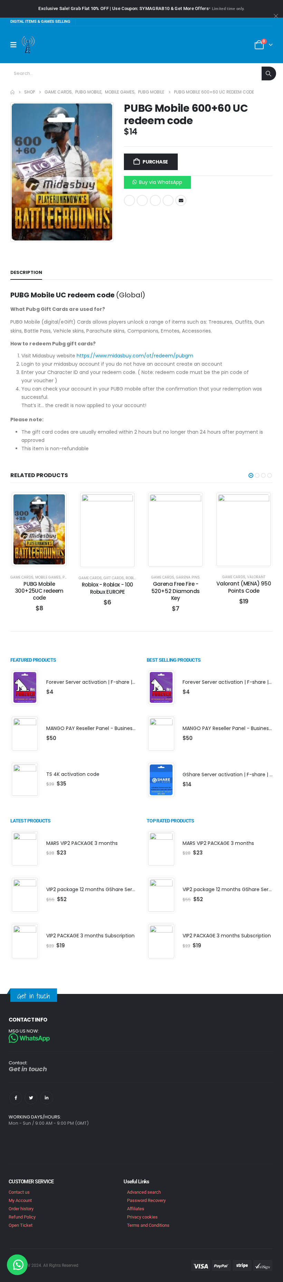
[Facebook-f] (15, 1098)
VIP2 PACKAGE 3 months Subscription (90, 935)
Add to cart (45, 560)
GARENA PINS (188, 577)
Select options (112, 561)
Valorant (256, 577)
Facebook (129, 200)
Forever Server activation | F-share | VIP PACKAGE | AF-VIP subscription (130, 682)
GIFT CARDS (114, 578)
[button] (157, 181)
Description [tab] (26, 272)
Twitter (142, 200)
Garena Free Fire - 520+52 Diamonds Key (176, 591)
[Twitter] (31, 1098)
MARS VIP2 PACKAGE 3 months (82, 843)
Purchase (155, 161)
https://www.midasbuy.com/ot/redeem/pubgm (135, 355)
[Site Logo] (28, 45)
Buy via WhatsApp (160, 182)
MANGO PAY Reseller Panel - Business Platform (101, 728)
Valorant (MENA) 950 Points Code (243, 587)
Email (180, 200)
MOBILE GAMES (48, 577)
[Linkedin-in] (46, 1098)
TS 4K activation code (72, 774)
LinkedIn (155, 200)
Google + (168, 200)
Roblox (132, 578)
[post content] (39, 530)
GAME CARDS (21, 577)
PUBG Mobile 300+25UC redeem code (39, 591)
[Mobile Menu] (15, 45)
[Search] (269, 73)
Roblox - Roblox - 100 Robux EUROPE (107, 588)
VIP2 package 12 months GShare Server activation (106, 889)
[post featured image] (25, 687)
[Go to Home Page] (12, 92)
